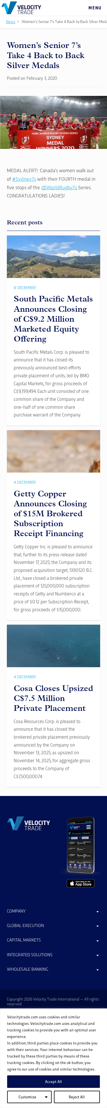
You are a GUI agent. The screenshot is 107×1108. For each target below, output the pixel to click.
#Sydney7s (24, 178)
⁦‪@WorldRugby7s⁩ (59, 187)
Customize (27, 1096)
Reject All (77, 1096)
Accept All (53, 1081)
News (10, 21)
